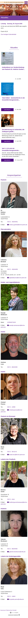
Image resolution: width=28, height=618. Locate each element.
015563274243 (11, 322)
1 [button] (6, 6)
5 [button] (15, 6)
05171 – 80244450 (12, 269)
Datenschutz (9, 610)
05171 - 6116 (11, 499)
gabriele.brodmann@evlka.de (17, 551)
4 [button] (13, 6)
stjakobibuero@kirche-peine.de (17, 277)
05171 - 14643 (11, 596)
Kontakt (14, 610)
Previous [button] (2, 7)
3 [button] (10, 6)
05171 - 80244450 (12, 367)
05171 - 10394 (11, 407)
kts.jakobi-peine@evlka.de (16, 599)
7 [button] (20, 6)
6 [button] (17, 6)
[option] (14, 21)
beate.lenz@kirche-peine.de (17, 454)
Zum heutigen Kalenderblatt (8, 34)
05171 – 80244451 (12, 221)
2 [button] (8, 6)
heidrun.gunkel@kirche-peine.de (18, 224)
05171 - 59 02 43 (12, 451)
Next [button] (26, 7)
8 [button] (22, 6)
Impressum (3, 610)
